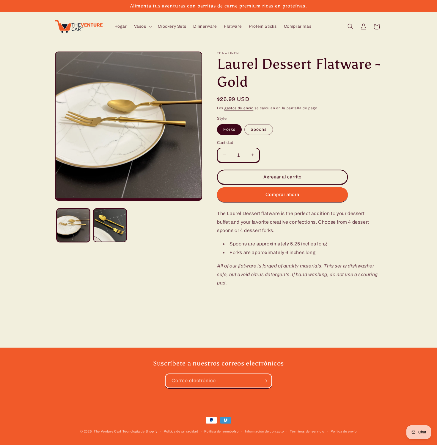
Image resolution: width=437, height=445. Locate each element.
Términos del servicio (307, 431)
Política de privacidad (181, 431)
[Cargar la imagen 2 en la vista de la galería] (110, 225)
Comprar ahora (282, 194)
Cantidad (225, 143)
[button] (142, 26)
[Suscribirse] (264, 381)
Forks (229, 129)
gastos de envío (239, 108)
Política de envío (344, 431)
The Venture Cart (107, 431)
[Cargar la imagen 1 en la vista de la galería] (73, 225)
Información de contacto (264, 431)
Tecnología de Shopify (140, 431)
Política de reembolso (221, 431)
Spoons (259, 129)
